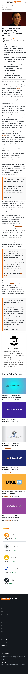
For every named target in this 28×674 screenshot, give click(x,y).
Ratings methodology (6, 614)
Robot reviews (4, 625)
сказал (12, 283)
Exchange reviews (5, 628)
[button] (25, 2)
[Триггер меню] (2, 2)
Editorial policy (4, 611)
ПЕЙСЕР (4, 135)
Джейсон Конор (7, 399)
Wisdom (9, 599)
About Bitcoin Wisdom (6, 606)
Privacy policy (4, 639)
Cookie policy (4, 645)
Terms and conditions (6, 642)
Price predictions (5, 622)
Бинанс (19, 88)
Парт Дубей (13, 348)
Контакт (3, 608)
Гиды (2, 631)
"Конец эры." (18, 226)
